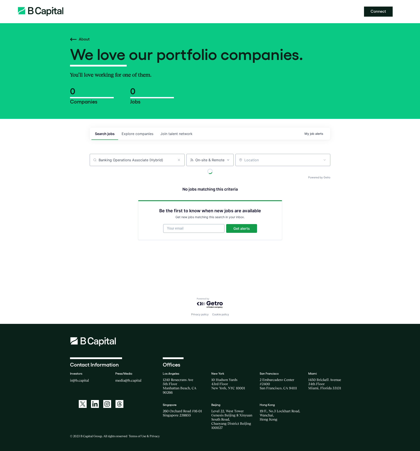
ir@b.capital (79, 380)
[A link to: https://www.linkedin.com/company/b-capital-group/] (95, 404)
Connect (378, 11)
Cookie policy (220, 314)
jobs (105, 134)
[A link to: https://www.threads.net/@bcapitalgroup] (119, 404)
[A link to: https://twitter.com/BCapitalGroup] (83, 404)
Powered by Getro (319, 177)
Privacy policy (200, 314)
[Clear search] (179, 160)
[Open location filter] (324, 160)
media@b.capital (128, 380)
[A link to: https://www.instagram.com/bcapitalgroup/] (107, 404)
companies (137, 134)
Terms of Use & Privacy (144, 436)
